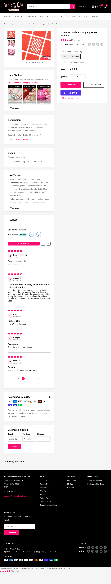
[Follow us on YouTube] (101, 547)
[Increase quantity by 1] (83, 77)
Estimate (14, 446)
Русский (47, 552)
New (6, 16)
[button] (65, 40)
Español (53, 552)
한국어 (41, 552)
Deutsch (25, 552)
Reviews (43, 488)
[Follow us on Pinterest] (96, 547)
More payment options (70, 98)
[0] (105, 6)
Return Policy (45, 498)
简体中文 (7, 552)
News (42, 495)
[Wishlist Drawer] (100, 6)
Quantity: (64, 77)
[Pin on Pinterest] (93, 44)
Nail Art (43, 16)
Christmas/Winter (23, 139)
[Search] (72, 6)
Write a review (23, 244)
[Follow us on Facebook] (88, 547)
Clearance (95, 16)
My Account (71, 480)
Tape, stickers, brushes (18, 24)
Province (26, 434)
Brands (82, 16)
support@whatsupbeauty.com (15, 496)
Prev (96, 24)
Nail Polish (30, 16)
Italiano (31, 552)
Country (11, 434)
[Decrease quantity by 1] (71, 77)
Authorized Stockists (95, 480)
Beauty (17, 16)
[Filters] (43, 243)
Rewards (70, 488)
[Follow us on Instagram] (92, 547)
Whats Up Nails (66, 44)
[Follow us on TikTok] (105, 547)
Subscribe (12, 533)
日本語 (36, 552)
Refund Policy (45, 502)
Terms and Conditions (48, 505)
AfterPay (43, 491)
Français (19, 552)
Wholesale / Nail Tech (95, 484)
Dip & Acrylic (71, 16)
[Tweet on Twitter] (97, 44)
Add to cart (70, 85)
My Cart (70, 484)
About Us (43, 480)
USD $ (8, 543)
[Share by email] (101, 44)
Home (6, 24)
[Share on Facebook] (89, 44)
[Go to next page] (39, 378)
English (13, 552)
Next (103, 24)
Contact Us (44, 484)
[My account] (93, 6)
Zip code (40, 434)
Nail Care (56, 16)
